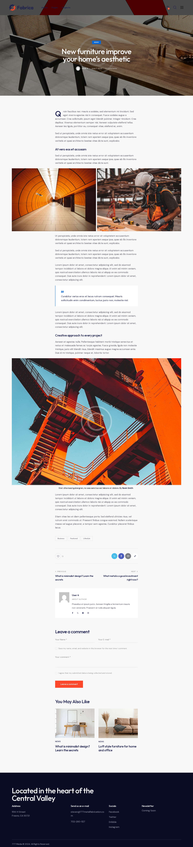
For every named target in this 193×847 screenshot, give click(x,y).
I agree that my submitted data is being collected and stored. (85, 673)
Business (61, 538)
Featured (74, 538)
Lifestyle (86, 538)
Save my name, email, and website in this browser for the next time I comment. (92, 648)
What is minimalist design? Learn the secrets (72, 748)
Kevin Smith (127, 488)
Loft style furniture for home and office (117, 748)
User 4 (75, 595)
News (96, 42)
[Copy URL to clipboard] (135, 556)
